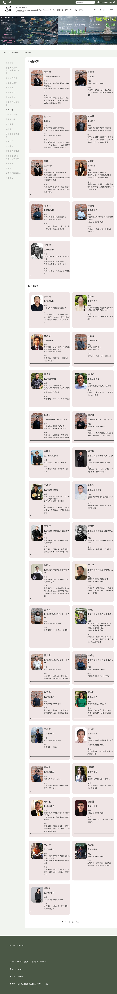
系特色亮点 (10, 97)
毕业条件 (9, 129)
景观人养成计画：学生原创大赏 (12, 70)
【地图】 (47, 984)
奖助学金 (9, 124)
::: (2, 62)
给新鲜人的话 (11, 78)
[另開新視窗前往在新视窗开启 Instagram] (100, 10)
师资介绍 (9, 110)
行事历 (81, 10)
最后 (77, 922)
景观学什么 (10, 119)
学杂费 (9, 168)
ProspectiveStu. (49, 10)
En (95, 10)
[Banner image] (58, 31)
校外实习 (9, 146)
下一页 (71, 922)
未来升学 (9, 164)
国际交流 (9, 141)
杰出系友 (9, 178)
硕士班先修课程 (12, 151)
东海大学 (68, 10)
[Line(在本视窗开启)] (103, 10)
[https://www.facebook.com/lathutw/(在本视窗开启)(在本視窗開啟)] (98, 10)
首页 (5, 52)
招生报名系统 (11, 83)
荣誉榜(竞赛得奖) (13, 173)
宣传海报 (9, 63)
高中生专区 (38, 10)
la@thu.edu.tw (17, 976)
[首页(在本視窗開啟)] (10, 2)
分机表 (26, 962)
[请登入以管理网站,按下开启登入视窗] (4, 2)
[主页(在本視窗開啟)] (10, 8)
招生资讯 (9, 87)
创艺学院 (60, 10)
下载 (75, 10)
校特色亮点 (10, 92)
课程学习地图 (11, 114)
